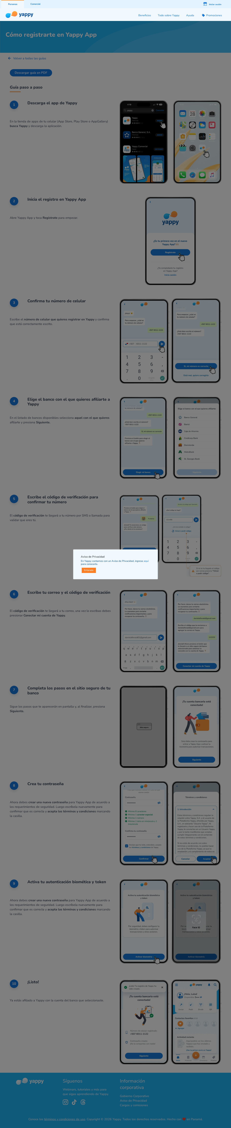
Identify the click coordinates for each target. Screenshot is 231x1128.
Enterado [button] (89, 570)
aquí (146, 561)
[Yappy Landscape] (19, 13)
